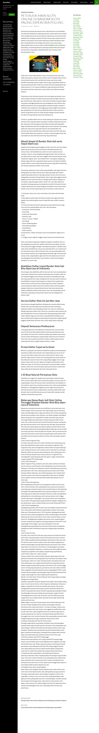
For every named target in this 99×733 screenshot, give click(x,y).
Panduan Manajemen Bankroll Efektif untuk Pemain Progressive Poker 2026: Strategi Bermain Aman (8, 37)
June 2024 (76, 63)
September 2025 (78, 37)
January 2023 (77, 75)
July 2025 (76, 40)
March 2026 (77, 27)
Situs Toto (5, 91)
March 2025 (77, 47)
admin (37, 26)
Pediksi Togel (47, 2)
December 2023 (78, 73)
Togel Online (83, 2)
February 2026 (77, 28)
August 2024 (77, 60)
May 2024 (76, 65)
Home (91, 2)
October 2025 (77, 35)
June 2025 (76, 42)
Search (4, 12)
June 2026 (76, 21)
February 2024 (77, 70)
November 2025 (78, 34)
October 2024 (77, 56)
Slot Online (74, 2)
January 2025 (77, 51)
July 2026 (76, 20)
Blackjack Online (36, 2)
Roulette (65, 2)
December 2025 (78, 32)
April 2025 (76, 46)
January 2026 (77, 30)
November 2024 (78, 54)
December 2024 (78, 53)
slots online (54, 43)
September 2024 (78, 58)
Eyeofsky (6, 2)
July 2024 (76, 61)
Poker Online (57, 2)
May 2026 (76, 23)
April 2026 (76, 25)
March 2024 (77, 68)
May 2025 (76, 44)
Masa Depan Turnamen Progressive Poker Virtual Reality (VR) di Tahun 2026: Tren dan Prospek (9, 56)
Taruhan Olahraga (27, 12)
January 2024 (77, 72)
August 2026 (77, 18)
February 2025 (77, 49)
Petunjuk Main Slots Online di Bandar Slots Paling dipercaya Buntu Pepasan (43, 699)
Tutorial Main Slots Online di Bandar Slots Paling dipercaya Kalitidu (41, 706)
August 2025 (77, 39)
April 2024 (76, 66)
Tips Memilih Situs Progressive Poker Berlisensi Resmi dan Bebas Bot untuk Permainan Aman (8, 28)
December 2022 (78, 77)
